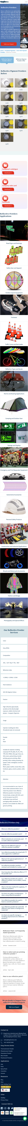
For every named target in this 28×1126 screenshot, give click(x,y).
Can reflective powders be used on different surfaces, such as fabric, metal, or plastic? (13, 880)
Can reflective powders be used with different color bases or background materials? (12, 908)
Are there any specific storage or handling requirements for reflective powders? (12, 916)
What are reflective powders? (10, 829)
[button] (14, 829)
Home (2, 50)
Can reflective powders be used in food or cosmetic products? (11, 901)
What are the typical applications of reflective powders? (12, 859)
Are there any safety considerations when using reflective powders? (12, 894)
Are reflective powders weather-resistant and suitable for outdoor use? (13, 866)
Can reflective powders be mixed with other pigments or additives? (13, 853)
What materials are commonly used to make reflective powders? (12, 839)
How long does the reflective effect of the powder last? (13, 873)
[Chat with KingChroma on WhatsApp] (25, 1118)
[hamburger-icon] (26, 2)
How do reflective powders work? (11, 834)
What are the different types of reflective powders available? (10, 846)
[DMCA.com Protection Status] (6, 1087)
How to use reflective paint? (13, 976)
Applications (5, 1061)
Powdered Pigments (10, 50)
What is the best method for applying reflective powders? (12, 887)
